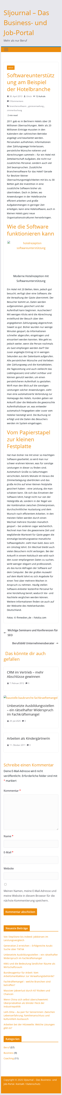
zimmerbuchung (14, 110)
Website (9, 868)
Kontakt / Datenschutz (28, 1084)
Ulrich (29, 96)
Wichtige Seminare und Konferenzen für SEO (33, 632)
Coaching (9, 1058)
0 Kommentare (16, 101)
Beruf (10, 67)
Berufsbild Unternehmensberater (33, 643)
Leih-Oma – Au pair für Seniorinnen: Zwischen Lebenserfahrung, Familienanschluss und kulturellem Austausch (29, 1015)
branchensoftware (18, 106)
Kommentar (12, 790)
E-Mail (8, 852)
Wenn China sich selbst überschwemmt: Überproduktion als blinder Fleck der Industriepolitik (26, 1003)
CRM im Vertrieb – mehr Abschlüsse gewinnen (25, 674)
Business (9, 1052)
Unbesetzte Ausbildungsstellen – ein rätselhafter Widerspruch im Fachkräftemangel (30, 710)
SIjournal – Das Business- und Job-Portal (26, 22)
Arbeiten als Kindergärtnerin (28, 738)
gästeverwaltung (36, 106)
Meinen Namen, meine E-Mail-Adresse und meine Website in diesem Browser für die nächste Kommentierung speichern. (30, 895)
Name (8, 836)
